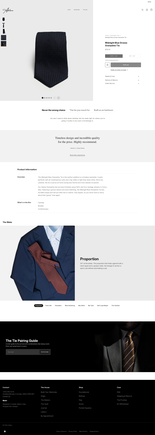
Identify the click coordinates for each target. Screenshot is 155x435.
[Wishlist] (147, 10)
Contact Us (6, 396)
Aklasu (10, 425)
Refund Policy (83, 431)
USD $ (149, 2)
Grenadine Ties (114, 35)
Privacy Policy (73, 431)
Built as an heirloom (103, 110)
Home (107, 35)
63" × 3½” (134, 56)
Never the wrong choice (53, 110)
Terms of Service (61, 431)
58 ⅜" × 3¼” (116, 56)
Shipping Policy (94, 431)
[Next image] (58, 98)
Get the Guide (44, 352)
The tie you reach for (80, 110)
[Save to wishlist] (107, 65)
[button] (142, 10)
